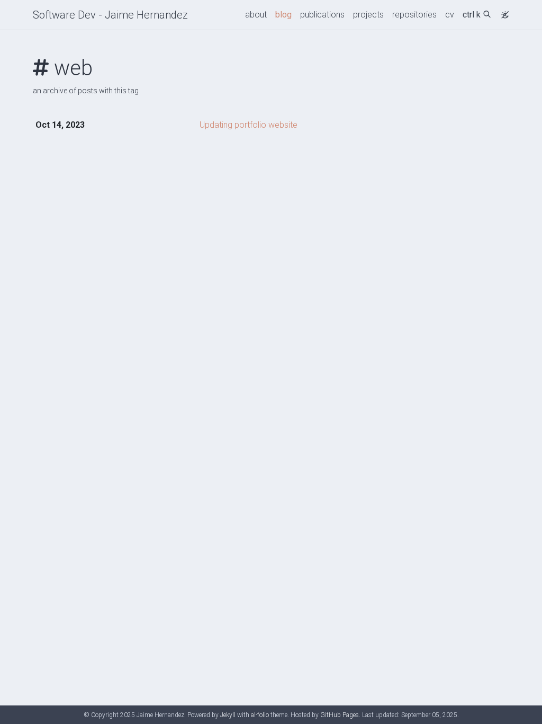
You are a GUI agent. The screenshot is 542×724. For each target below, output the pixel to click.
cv (449, 15)
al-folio (260, 715)
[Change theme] (502, 11)
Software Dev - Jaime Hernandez (110, 14)
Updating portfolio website (248, 125)
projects (368, 15)
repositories (414, 15)
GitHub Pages (339, 715)
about (256, 15)
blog (283, 15)
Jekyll (228, 715)
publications (322, 15)
